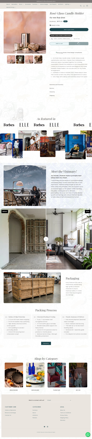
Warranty (46, 343)
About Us (62, 410)
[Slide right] (44, 59)
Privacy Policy (64, 415)
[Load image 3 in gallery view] (29, 59)
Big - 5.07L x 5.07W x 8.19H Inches (60, 38)
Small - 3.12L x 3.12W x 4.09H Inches (61, 35)
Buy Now (82, 43)
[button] (21, 4)
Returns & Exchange (10, 412)
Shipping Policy (64, 417)
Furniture (35, 410)
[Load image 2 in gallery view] (20, 59)
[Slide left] (5, 59)
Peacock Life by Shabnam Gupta (48, 432)
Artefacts (35, 415)
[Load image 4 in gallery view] (38, 59)
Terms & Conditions (65, 412)
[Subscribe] (70, 400)
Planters (35, 417)
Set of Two (77, 39)
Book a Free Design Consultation (72, 52)
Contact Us (8, 415)
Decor (34, 412)
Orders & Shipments (10, 410)
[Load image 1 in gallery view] (11, 59)
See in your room (69, 29)
